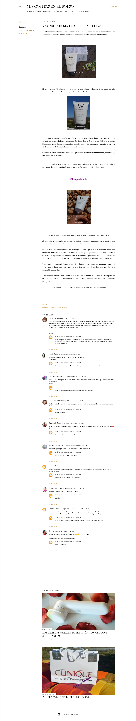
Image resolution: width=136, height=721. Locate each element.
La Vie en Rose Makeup (57, 401)
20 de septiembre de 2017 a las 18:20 (73, 423)
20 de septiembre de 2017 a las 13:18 (75, 376)
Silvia (50, 531)
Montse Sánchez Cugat (57, 509)
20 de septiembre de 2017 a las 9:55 (65, 318)
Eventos (80, 12)
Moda (56, 12)
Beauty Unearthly (55, 488)
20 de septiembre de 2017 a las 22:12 (73, 466)
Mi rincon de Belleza (26, 30)
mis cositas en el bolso (50, 6)
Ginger (51, 318)
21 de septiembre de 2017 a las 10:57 (64, 531)
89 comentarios (55, 701)
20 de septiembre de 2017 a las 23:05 (74, 488)
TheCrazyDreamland (56, 376)
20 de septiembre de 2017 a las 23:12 (78, 509)
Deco (73, 12)
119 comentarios (55, 640)
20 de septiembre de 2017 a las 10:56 (69, 354)
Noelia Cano (53, 354)
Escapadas (64, 12)
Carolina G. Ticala (55, 423)
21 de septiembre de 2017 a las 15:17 (71, 517)
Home (29, 12)
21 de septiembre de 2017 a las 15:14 (71, 336)
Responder (53, 349)
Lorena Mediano (55, 466)
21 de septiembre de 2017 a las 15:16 (71, 431)
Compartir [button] (22, 22)
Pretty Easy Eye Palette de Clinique (66, 697)
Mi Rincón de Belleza (42, 12)
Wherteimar (23, 33)
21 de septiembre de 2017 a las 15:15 (71, 387)
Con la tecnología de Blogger (70, 714)
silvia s (57, 336)
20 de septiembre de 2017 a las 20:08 (75, 445)
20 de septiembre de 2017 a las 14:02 (78, 401)
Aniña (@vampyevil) (56, 445)
